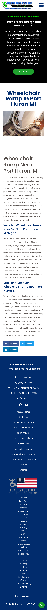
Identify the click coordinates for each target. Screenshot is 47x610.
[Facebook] (20, 404)
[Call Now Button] (41, 605)
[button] (11, 343)
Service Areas (22, 595)
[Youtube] (27, 404)
